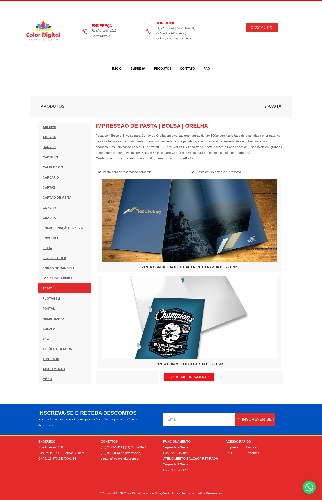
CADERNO (50, 157)
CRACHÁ (49, 218)
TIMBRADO (51, 359)
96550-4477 (115, 453)
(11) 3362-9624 (135, 447)
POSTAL (49, 308)
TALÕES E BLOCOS (57, 349)
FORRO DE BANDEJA (58, 268)
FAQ (207, 68)
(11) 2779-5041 (111, 447)
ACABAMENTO (54, 369)
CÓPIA (47, 379)
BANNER (49, 147)
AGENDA (49, 137)
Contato (187, 68)
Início (117, 68)
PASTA (48, 288)
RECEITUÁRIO (53, 318)
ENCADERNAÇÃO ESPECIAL (64, 228)
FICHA (47, 248)
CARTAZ (49, 187)
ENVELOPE (51, 238)
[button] (309, 487)
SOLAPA (49, 328)
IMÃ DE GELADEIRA (57, 278)
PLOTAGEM (51, 298)
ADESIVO (49, 127)
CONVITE (49, 207)
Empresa (137, 68)
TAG (46, 339)
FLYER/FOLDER (54, 258)
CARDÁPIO (51, 177)
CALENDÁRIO (53, 167)
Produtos (162, 68)
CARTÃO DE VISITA (57, 197)
